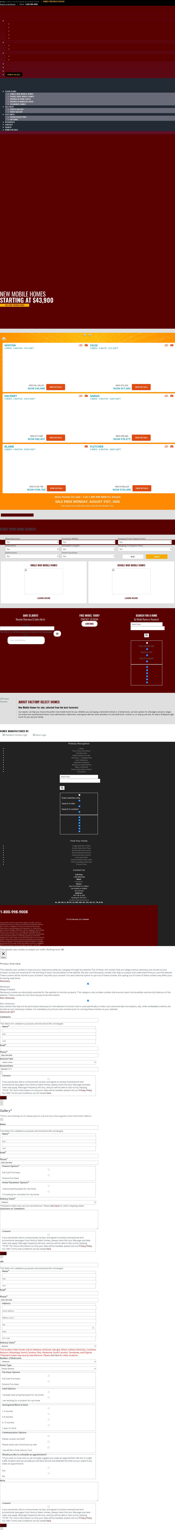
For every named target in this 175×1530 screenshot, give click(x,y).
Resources (10, 63)
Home (81, 748)
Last (4, 1041)
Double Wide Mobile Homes (25, 27)
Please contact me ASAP (13, 1439)
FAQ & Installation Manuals (81, 862)
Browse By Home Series (23, 31)
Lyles (94, 345)
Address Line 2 (8, 1317)
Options (16, 59)
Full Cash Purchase (11, 1172)
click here (54, 1205)
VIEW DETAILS (55, 387)
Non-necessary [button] (7, 998)
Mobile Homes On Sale (81, 755)
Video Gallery (19, 49)
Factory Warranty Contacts (81, 769)
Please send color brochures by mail (19, 1444)
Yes (3, 1470)
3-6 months (7, 1416)
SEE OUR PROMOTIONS (14, 305)
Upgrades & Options (81, 762)
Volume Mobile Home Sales (81, 859)
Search (9, 71)
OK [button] (62, 949)
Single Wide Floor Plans (82, 846)
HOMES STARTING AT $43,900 (53, 1)
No (3, 1476)
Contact (9, 67)
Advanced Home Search (81, 855)
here (49, 1093)
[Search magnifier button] (146, 635)
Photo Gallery (19, 45)
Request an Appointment (8, 4)
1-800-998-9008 (97, 497)
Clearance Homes (20, 38)
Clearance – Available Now (81, 758)
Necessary (5, 986)
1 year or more (9, 1428)
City (3, 1324)
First (4, 1034)
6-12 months (8, 1422)
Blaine (9, 446)
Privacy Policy (81, 864)
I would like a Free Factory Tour (17, 1450)
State (4, 1331)
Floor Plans (11, 20)
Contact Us (79, 881)
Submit (3, 1097)
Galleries (10, 42)
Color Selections (21, 56)
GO (57, 633)
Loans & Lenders (81, 857)
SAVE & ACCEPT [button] (7, 1012)
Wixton (10, 345)
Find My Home (81, 753)
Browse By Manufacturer (24, 34)
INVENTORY (5, 515)
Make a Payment (81, 767)
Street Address (8, 1311)
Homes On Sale (13, 74)
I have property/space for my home (19, 1188)
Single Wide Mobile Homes (24, 23)
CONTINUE (89, 623)
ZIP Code (6, 1338)
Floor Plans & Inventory (81, 751)
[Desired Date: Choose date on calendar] (1, 1072)
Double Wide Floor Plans (81, 848)
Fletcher (96, 446)
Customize (10, 53)
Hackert (10, 396)
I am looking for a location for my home (21, 1400)
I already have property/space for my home (23, 1394)
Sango (95, 396)
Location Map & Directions (79, 900)
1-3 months (7, 1411)
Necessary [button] (5, 981)
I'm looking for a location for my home (20, 1194)
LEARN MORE (43, 598)
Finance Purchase (10, 1178)
